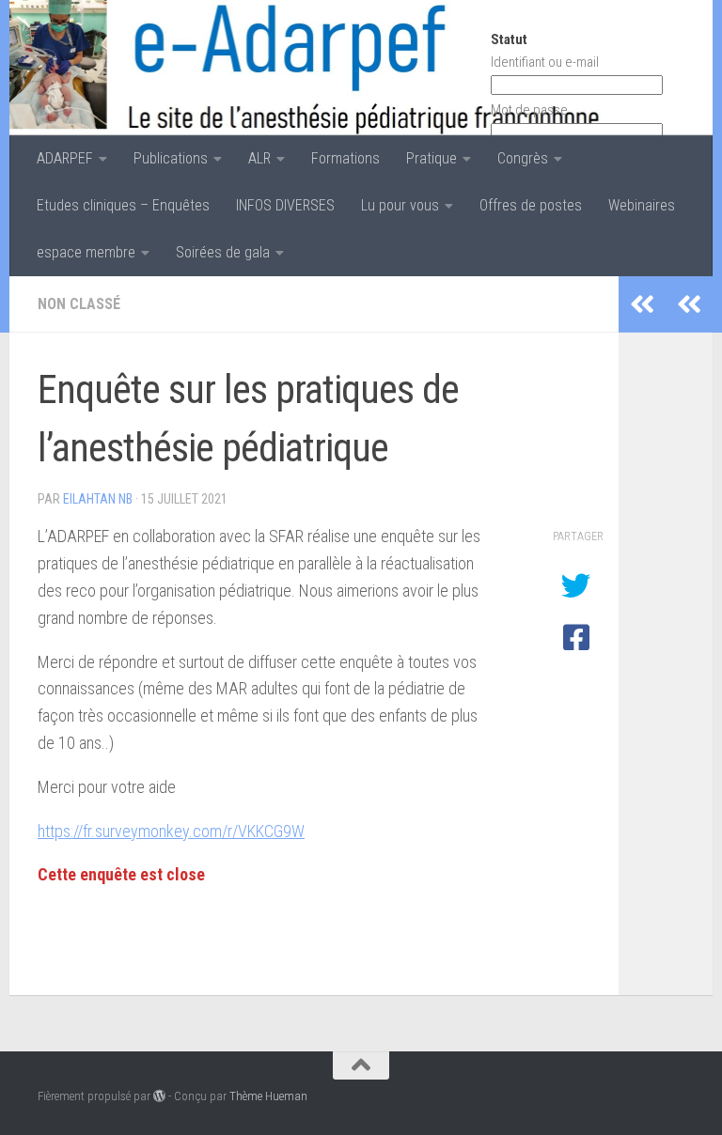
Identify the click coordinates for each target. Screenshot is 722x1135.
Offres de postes (530, 205)
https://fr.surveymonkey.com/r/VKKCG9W (171, 831)
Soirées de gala (223, 252)
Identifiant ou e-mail (545, 62)
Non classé (79, 304)
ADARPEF (65, 158)
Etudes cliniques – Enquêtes (123, 205)
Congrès (522, 158)
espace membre (86, 252)
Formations (345, 158)
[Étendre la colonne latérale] (689, 304)
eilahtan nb (98, 498)
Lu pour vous (400, 205)
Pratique (431, 158)
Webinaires (641, 205)
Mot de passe (529, 109)
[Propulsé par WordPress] (159, 1096)
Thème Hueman (268, 1096)
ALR (259, 158)
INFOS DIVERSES (285, 205)
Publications (170, 158)
